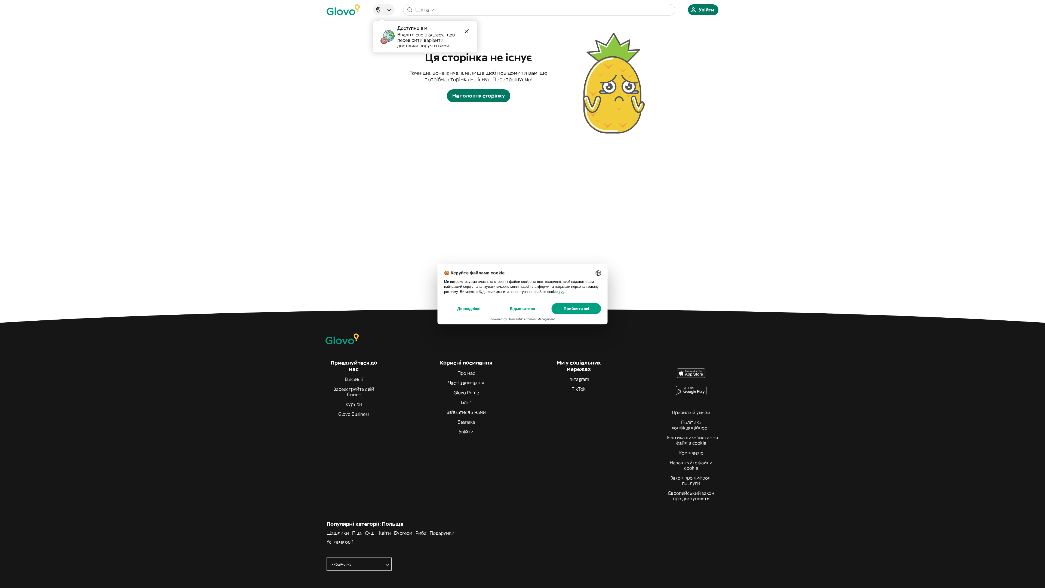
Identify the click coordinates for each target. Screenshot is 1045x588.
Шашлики (338, 533)
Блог (466, 402)
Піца (357, 533)
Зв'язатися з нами (466, 412)
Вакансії (354, 379)
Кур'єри (354, 404)
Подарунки (442, 533)
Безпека (466, 422)
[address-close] (466, 31)
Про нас (466, 373)
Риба (421, 533)
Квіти (385, 533)
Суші (370, 533)
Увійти (466, 431)
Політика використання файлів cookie (691, 440)
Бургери (403, 533)
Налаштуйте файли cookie (691, 465)
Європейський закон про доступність (691, 495)
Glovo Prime (466, 392)
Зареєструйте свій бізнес (354, 391)
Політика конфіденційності (691, 424)
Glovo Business (353, 414)
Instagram (578, 379)
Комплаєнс (691, 452)
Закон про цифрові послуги (691, 480)
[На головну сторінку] (343, 9)
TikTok (579, 389)
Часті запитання (466, 382)
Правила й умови (691, 412)
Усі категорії (340, 541)
